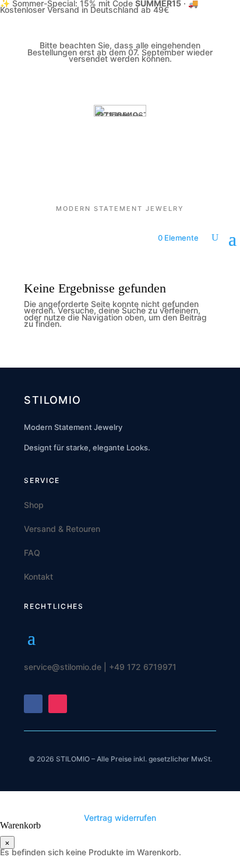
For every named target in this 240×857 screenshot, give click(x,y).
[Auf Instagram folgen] (57, 703)
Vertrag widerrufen (120, 818)
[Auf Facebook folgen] (33, 703)
